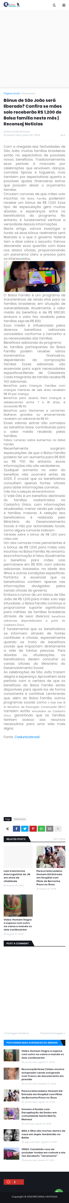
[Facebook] (16, 829)
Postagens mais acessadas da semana (32, 1042)
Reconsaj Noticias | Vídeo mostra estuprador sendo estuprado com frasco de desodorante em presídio (43, 1074)
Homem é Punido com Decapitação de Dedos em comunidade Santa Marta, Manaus (39, 1114)
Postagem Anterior (17, 1033)
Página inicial (12, 93)
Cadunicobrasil (27, 737)
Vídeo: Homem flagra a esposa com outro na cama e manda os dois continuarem (18, 925)
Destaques (28, 93)
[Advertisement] (34, 48)
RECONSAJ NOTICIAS (45, 1196)
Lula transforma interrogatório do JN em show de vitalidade (17, 876)
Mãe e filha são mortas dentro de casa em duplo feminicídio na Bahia (43, 1134)
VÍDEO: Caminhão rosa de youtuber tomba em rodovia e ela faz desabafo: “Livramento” (43, 1153)
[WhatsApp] (41, 829)
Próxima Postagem (51, 1033)
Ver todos (59, 838)
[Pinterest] (33, 829)
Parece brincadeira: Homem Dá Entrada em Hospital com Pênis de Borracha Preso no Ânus (49, 877)
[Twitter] (25, 829)
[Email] (49, 829)
